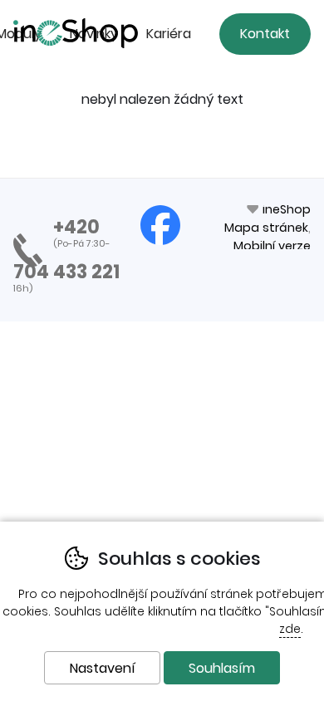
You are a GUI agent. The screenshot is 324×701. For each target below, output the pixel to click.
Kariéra (168, 33)
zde (290, 628)
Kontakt (265, 33)
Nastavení (102, 668)
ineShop (287, 209)
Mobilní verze (272, 246)
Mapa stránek (266, 227)
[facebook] (160, 225)
